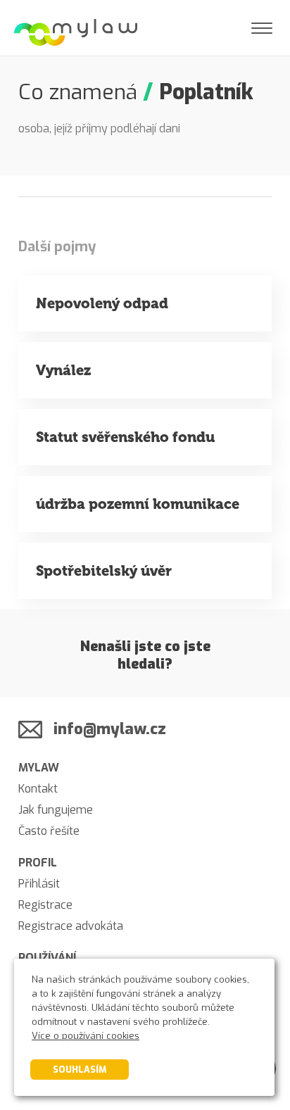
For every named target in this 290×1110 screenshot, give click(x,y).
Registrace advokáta (70, 926)
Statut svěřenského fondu (125, 437)
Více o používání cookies (85, 1036)
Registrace (45, 904)
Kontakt (38, 788)
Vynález (63, 370)
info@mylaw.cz (109, 729)
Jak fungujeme (55, 809)
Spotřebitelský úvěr (104, 570)
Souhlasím (79, 1070)
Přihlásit (39, 883)
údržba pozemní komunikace (137, 504)
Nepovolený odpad (102, 303)
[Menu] (262, 28)
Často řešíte (49, 831)
